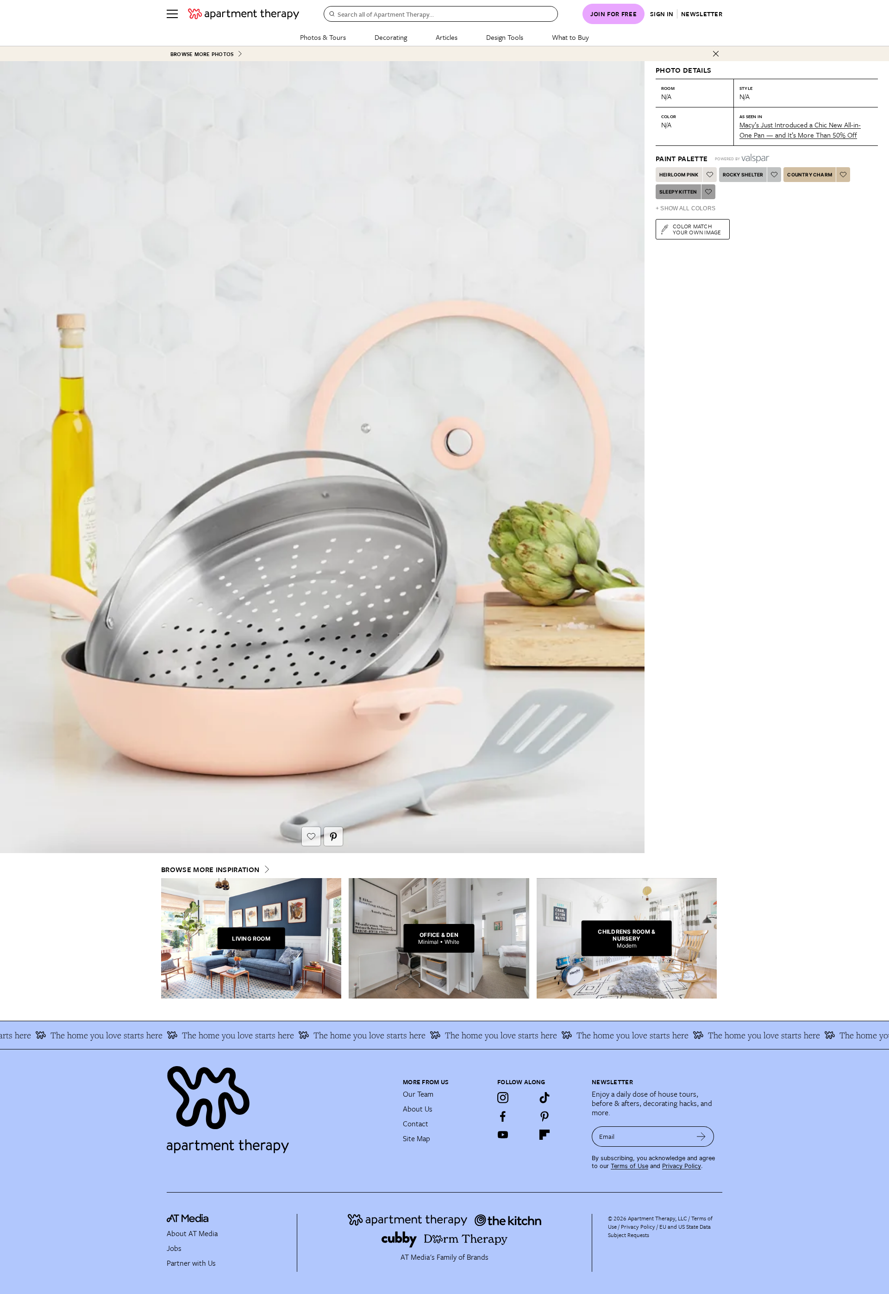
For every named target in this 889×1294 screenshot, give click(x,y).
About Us (417, 1108)
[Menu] (172, 13)
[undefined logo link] (243, 13)
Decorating (391, 37)
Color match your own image (697, 229)
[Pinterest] (544, 1116)
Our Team (418, 1093)
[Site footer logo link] (279, 1105)
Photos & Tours (323, 37)
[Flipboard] (544, 1134)
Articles (446, 37)
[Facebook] (502, 1116)
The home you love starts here (81, 1035)
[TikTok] (544, 1097)
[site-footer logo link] (187, 1219)
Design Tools (504, 37)
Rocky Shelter (743, 174)
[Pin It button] (333, 836)
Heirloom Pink (679, 174)
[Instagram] (502, 1097)
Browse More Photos (201, 54)
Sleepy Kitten (678, 192)
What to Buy (570, 37)
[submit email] (701, 1136)
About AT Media (192, 1233)
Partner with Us (191, 1263)
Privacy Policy (681, 1165)
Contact (415, 1123)
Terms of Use (629, 1165)
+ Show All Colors (685, 208)
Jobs (174, 1248)
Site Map (416, 1138)
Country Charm (809, 174)
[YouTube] (502, 1134)
